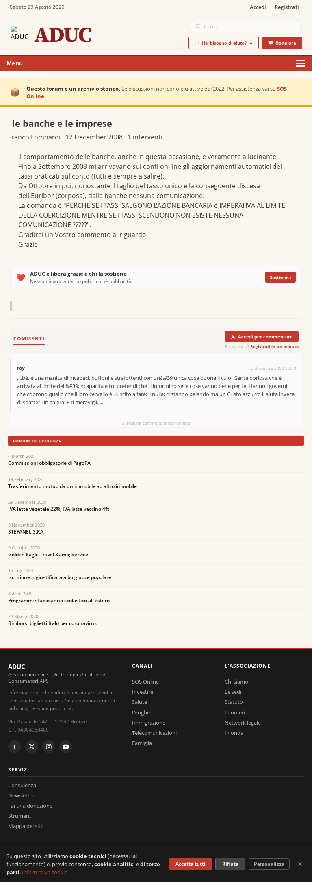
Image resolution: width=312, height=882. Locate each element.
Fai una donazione (30, 805)
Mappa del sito (26, 826)
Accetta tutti (191, 863)
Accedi (258, 7)
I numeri (235, 712)
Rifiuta (230, 863)
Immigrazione (148, 722)
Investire (142, 691)
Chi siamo (236, 681)
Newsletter (21, 795)
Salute (139, 702)
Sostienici (280, 277)
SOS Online (145, 681)
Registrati (287, 7)
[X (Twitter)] (31, 746)
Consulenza (22, 785)
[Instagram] (48, 746)
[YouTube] (65, 746)
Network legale (243, 722)
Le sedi (233, 691)
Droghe (141, 712)
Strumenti (20, 815)
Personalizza (269, 863)
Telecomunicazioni (154, 732)
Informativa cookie (44, 872)
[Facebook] (14, 746)
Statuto (234, 702)
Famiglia (142, 743)
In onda (234, 732)
